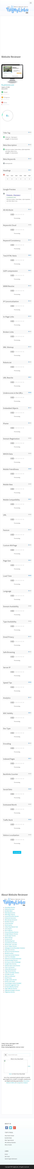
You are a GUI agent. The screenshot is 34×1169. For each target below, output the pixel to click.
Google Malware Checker (11, 934)
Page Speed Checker (10, 971)
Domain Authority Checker (11, 987)
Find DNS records (9, 974)
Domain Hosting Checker (11, 960)
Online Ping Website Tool (11, 927)
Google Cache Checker (11, 979)
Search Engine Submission (11, 1159)
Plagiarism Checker (10, 992)
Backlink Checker (9, 921)
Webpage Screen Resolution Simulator (15, 948)
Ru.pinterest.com (7, 85)
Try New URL (17, 852)
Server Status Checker (11, 946)
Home (6, 1154)
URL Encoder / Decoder (11, 944)
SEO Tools (7, 1156)
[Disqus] (17, 1020)
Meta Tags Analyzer (10, 914)
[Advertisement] (17, 35)
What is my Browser (10, 976)
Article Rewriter (9, 923)
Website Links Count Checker (12, 965)
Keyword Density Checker (11, 932)
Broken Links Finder (10, 981)
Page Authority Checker (11, 988)
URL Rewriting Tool (9, 941)
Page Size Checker (10, 950)
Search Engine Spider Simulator (13, 983)
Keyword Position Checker (12, 916)
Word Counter (8, 925)
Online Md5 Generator (10, 969)
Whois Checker (9, 937)
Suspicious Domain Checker (12, 955)
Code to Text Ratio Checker (12, 972)
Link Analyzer (8, 928)
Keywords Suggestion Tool (12, 985)
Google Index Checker (10, 964)
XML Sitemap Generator (11, 920)
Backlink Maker (9, 911)
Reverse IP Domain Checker (12, 951)
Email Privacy (8, 978)
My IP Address (8, 930)
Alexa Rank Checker (10, 907)
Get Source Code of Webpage (13, 962)
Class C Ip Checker (9, 967)
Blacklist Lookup (9, 953)
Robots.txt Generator (10, 918)
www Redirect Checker (11, 942)
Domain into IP (8, 939)
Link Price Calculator (10, 957)
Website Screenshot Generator (13, 958)
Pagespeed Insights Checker (12, 990)
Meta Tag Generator (10, 913)
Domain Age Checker (10, 935)
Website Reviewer (9, 909)
